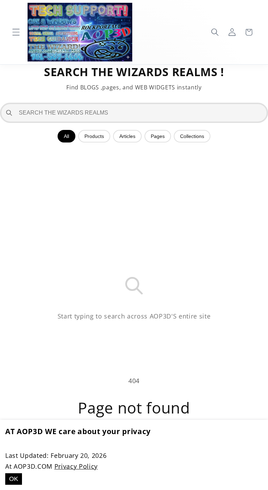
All (66, 136)
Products (94, 136)
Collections (192, 136)
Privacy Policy (76, 466)
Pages (158, 136)
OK (13, 478)
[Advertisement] (134, 198)
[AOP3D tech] (79, 32)
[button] (16, 32)
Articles (127, 136)
